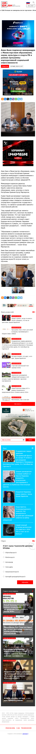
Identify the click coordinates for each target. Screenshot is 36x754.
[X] (8, 99)
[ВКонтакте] (5, 99)
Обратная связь (10, 728)
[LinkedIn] (10, 99)
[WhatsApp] (16, 99)
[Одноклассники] (2, 99)
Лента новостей (7, 312)
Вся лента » (18, 404)
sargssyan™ (26, 733)
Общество (5, 66)
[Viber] (13, 99)
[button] (33, 265)
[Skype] (18, 99)
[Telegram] (21, 99)
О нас (18, 728)
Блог (5, 448)
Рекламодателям (26, 728)
